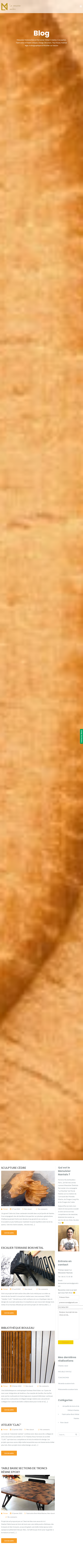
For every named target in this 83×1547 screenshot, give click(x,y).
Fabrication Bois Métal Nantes (36, 1513)
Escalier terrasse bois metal (22, 1247)
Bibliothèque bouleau (17, 1327)
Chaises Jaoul (63, 1366)
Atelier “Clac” (11, 1424)
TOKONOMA (63, 1377)
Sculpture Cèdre (13, 1167)
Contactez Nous (81, 736)
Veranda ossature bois (66, 1383)
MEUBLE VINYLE (64, 1372)
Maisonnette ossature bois (68, 1389)
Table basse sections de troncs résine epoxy (24, 1469)
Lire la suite (9, 1233)
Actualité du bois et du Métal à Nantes (71, 1408)
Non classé (28, 1209)
